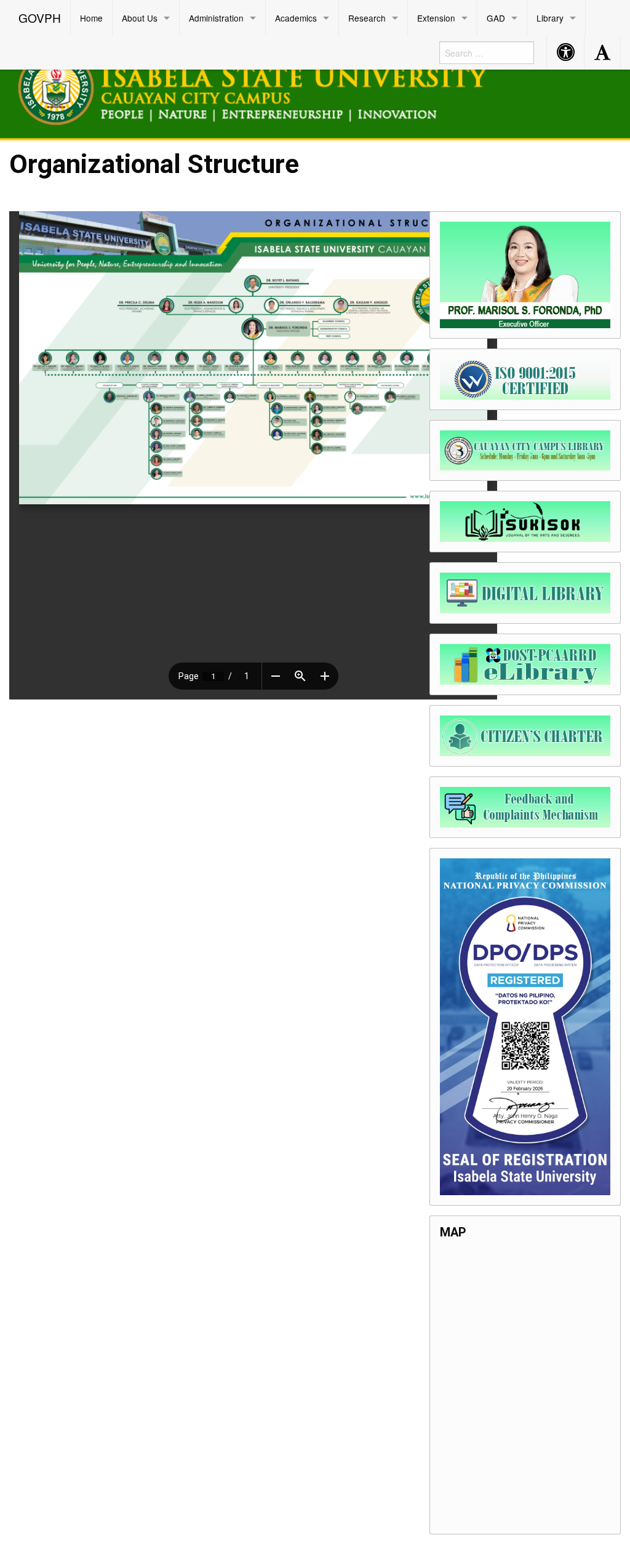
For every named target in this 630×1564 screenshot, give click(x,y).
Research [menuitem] (367, 18)
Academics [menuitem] (296, 18)
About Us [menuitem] (140, 18)
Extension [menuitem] (436, 18)
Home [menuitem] (91, 18)
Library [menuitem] (550, 18)
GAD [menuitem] (496, 18)
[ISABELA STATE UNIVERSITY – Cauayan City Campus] (267, 86)
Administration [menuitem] (216, 18)
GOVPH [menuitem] (39, 17)
